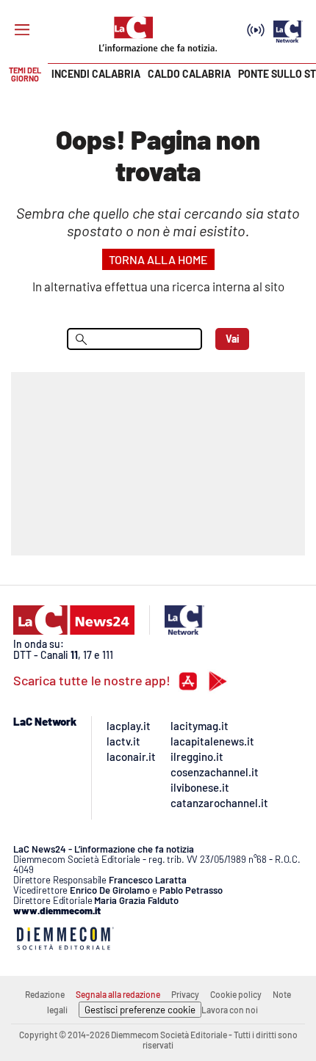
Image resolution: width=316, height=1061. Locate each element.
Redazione (45, 994)
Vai (233, 338)
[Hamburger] (22, 30)
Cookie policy (236, 994)
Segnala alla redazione (118, 994)
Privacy (185, 994)
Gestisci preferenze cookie (140, 1010)
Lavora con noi (229, 1010)
